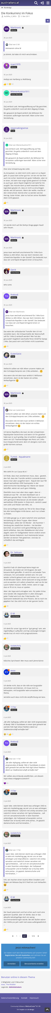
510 (33, 936)
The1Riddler (11, 984)
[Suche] (36, 3)
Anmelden (11, 964)
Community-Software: (25, 1006)
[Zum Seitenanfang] (47, 1010)
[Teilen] (48, 21)
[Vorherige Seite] (13, 936)
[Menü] (48, 3)
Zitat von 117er (15, 759)
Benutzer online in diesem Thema (18, 977)
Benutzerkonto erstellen (34, 964)
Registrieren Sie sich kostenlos (17, 955)
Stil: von (25, 1009)
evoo (3, 984)
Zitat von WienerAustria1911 (20, 145)
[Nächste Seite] (38, 936)
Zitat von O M (14, 44)
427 (24, 936)
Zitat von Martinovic (17, 312)
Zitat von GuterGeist (17, 410)
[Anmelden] (42, 3)
